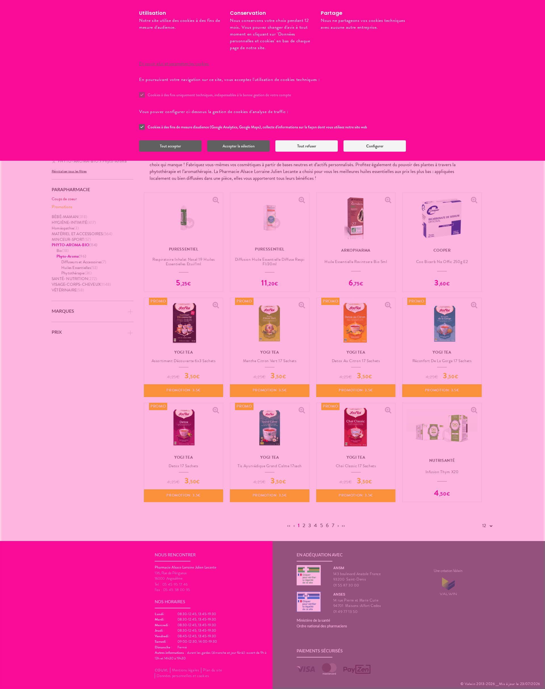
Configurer (374, 146)
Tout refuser (306, 146)
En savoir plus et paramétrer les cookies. (174, 63)
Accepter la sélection (239, 146)
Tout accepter (170, 146)
